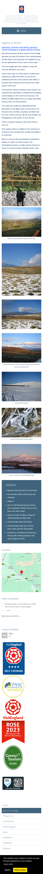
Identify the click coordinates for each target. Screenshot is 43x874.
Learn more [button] (8, 864)
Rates (5, 832)
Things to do (8, 816)
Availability (7, 837)
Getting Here (8, 821)
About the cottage (10, 810)
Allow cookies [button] (20, 870)
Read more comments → (11, 616)
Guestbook (7, 843)
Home (5, 805)
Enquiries (7, 848)
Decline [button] (8, 870)
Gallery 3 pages (9, 827)
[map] (21, 572)
